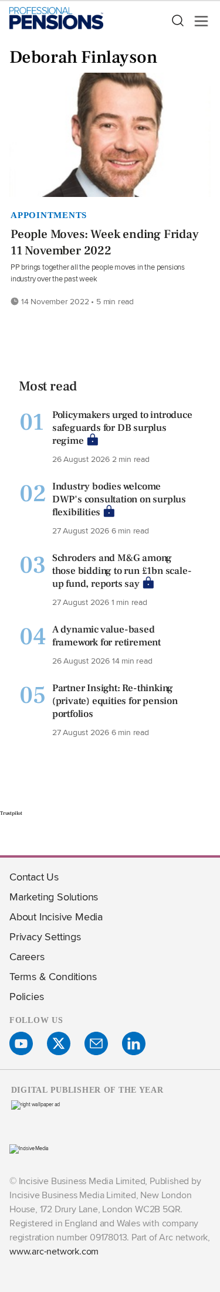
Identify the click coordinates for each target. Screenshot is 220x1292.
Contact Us (34, 876)
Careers (27, 956)
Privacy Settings (45, 936)
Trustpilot (11, 813)
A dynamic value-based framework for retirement (106, 636)
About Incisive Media (56, 916)
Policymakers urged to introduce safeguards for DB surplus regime (122, 428)
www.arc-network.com (54, 1251)
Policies (26, 996)
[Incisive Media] (29, 1148)
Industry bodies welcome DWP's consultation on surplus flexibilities (119, 499)
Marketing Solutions (53, 896)
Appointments (49, 215)
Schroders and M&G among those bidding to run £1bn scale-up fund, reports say (122, 571)
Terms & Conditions (52, 976)
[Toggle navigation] (198, 21)
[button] (177, 21)
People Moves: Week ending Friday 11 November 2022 (105, 242)
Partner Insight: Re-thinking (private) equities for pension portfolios (115, 701)
